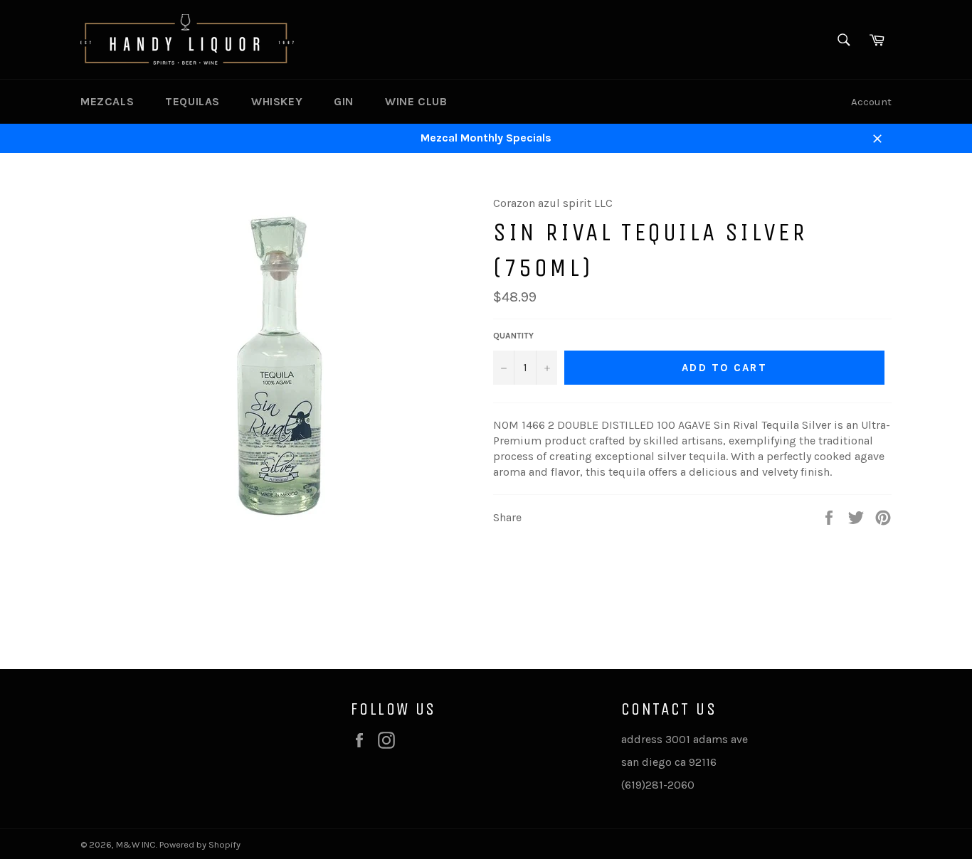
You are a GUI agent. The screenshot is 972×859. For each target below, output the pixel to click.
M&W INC (136, 844)
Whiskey (276, 101)
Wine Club (416, 101)
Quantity (513, 336)
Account (871, 101)
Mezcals (107, 101)
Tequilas (192, 101)
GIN (344, 101)
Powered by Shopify (200, 844)
